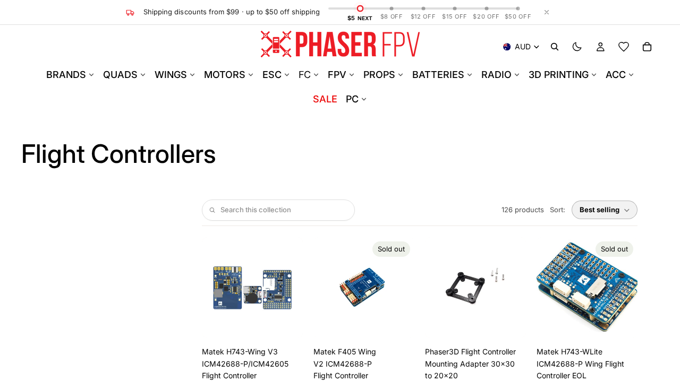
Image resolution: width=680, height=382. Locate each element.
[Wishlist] (623, 46)
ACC (616, 74)
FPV (337, 74)
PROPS (379, 74)
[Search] (554, 46)
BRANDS (66, 74)
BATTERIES (438, 74)
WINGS (171, 74)
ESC (272, 74)
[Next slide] (291, 287)
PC (352, 99)
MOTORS (224, 74)
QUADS (120, 74)
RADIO (496, 74)
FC (305, 74)
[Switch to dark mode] (577, 46)
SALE (325, 99)
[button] (605, 210)
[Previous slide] (213, 287)
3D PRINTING (559, 74)
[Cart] (647, 46)
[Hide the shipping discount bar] (547, 12)
